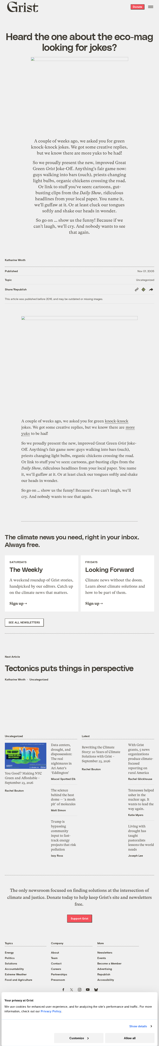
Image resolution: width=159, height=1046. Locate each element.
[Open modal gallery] (79, 364)
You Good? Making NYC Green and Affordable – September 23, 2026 (23, 778)
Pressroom (58, 979)
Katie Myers (135, 815)
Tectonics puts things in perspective (69, 668)
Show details (138, 1026)
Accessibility (105, 979)
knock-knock (44, 147)
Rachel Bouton (14, 790)
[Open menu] (150, 7)
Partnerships (59, 974)
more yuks (91, 153)
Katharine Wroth (15, 260)
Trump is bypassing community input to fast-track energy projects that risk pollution (63, 835)
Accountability (14, 968)
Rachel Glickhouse (140, 779)
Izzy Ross (57, 855)
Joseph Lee (135, 855)
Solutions (11, 963)
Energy (9, 952)
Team (54, 958)
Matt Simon (58, 810)
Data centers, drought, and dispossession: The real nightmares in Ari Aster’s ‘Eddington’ (61, 759)
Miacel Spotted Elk (63, 779)
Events (101, 958)
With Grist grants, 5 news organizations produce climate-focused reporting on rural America (140, 759)
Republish (103, 974)
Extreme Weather (16, 974)
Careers (56, 968)
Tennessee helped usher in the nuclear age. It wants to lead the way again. (141, 799)
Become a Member (109, 963)
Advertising (104, 968)
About (55, 952)
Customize (76, 1038)
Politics (10, 958)
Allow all (130, 1038)
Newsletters (104, 952)
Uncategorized (145, 279)
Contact (56, 963)
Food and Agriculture (18, 979)
